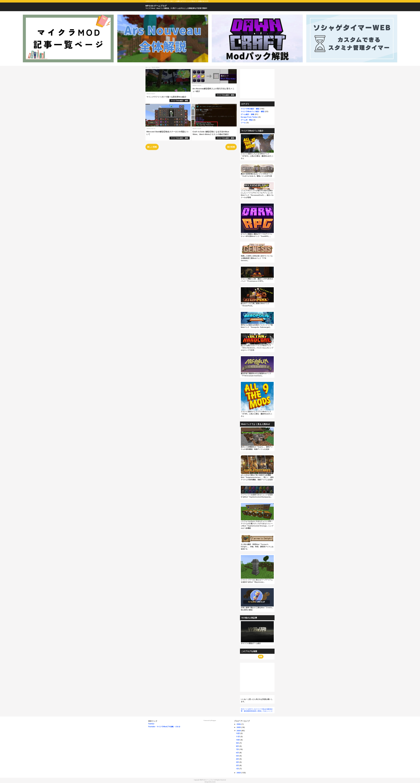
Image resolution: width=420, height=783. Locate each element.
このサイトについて (151, 1)
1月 (237, 769)
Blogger (213, 720)
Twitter (151, 724)
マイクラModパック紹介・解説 (252, 111)
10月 (238, 740)
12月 (238, 733)
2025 (239, 727)
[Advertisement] (257, 83)
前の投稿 (231, 147)
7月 (237, 749)
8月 (237, 746)
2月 (237, 765)
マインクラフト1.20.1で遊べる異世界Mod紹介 (166, 97)
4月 (237, 759)
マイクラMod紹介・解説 (179, 100)
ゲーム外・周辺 (247, 120)
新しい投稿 (152, 147)
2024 (239, 731)
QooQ (213, 782)
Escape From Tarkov (249, 117)
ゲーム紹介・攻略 (247, 114)
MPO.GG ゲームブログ (156, 6)
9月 (237, 743)
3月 (237, 762)
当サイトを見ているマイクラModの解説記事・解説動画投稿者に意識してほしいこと (257, 710)
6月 (237, 753)
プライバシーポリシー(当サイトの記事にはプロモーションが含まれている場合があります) (183, 1)
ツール (243, 123)
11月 (238, 737)
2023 (239, 773)
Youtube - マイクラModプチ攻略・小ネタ (164, 727)
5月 (237, 756)
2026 (239, 724)
